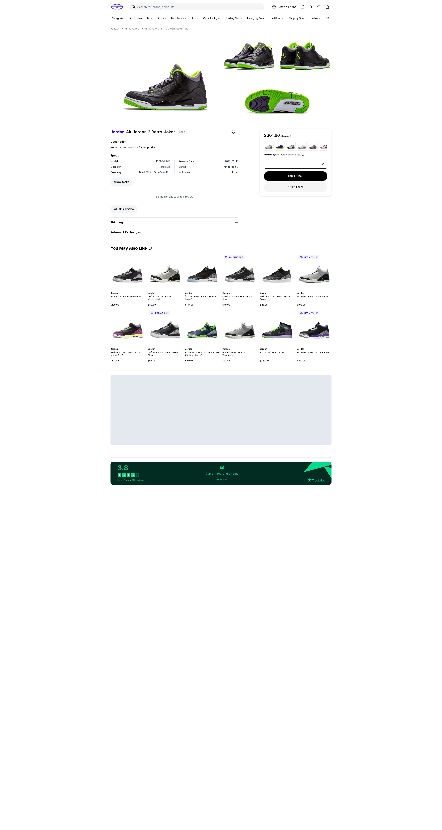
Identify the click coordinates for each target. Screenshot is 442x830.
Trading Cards (233, 18)
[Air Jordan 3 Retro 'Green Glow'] (127, 271)
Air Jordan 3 (132, 28)
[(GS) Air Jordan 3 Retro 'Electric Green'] (202, 271)
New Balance (178, 18)
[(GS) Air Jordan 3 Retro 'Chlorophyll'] (165, 271)
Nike (149, 18)
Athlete (316, 18)
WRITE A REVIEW (124, 209)
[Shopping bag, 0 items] (327, 7)
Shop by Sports (298, 18)
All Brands (277, 18)
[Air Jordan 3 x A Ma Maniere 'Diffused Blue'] (291, 146)
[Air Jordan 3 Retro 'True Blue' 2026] (268, 146)
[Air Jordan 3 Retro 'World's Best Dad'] (324, 146)
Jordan (114, 28)
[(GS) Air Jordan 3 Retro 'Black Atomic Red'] (127, 327)
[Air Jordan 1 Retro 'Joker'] (277, 327)
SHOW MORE (121, 182)
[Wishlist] (319, 7)
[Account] (311, 7)
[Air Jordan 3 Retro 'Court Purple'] (314, 327)
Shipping (116, 222)
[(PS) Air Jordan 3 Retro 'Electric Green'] (277, 271)
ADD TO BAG (296, 176)
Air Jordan (136, 18)
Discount (330, 18)
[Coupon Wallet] (302, 7)
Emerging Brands (257, 18)
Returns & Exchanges (125, 232)
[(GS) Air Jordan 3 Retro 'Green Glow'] (239, 271)
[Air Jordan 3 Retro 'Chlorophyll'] (314, 271)
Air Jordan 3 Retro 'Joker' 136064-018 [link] (166, 28)
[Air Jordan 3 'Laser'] (313, 146)
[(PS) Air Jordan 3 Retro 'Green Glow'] (165, 327)
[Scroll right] (328, 18)
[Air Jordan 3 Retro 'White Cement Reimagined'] (302, 146)
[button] (150, 248)
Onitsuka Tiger (211, 18)
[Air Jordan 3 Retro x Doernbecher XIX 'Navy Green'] (202, 327)
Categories (118, 18)
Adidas (162, 18)
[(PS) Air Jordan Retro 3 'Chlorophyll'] (239, 327)
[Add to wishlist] (233, 132)
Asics (195, 18)
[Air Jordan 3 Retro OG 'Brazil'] (280, 146)
